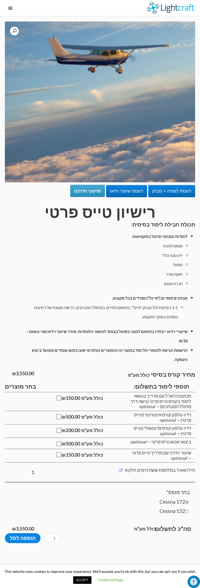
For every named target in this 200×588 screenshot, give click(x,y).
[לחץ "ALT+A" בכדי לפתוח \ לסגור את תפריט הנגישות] (194, 582)
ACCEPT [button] (82, 580)
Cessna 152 (172, 511)
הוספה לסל (23, 538)
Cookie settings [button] (110, 580)
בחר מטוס (178, 492)
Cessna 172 (172, 502)
